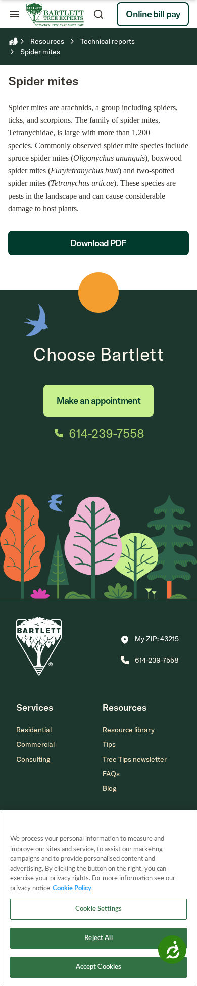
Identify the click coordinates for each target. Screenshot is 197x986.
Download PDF (98, 243)
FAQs (111, 773)
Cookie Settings (98, 909)
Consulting (33, 759)
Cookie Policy (72, 888)
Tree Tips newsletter (135, 759)
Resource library (129, 729)
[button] (150, 640)
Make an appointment (98, 400)
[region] (98, 898)
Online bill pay (153, 14)
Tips (109, 744)
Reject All (98, 938)
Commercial (35, 744)
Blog (110, 788)
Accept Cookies (99, 967)
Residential (34, 729)
